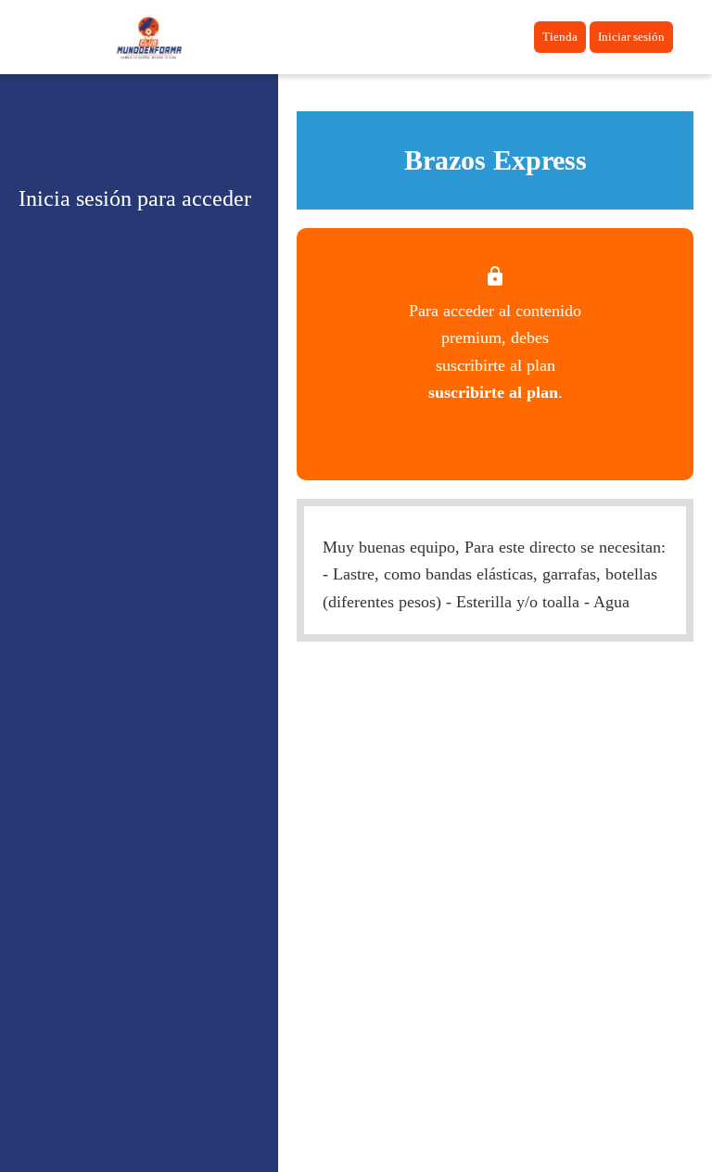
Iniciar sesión (631, 37)
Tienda (560, 37)
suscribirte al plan (493, 392)
